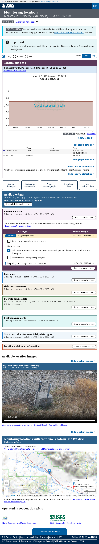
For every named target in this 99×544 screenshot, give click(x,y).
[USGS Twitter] (79, 538)
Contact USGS (55, 537)
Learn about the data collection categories (23, 200)
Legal (22, 537)
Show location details (84, 346)
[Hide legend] (94, 480)
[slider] (92, 131)
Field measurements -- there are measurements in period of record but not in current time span (50, 252)
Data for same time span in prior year (28, 257)
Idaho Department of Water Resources (19, 523)
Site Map (44, 537)
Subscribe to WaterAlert (14, 70)
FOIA (82, 541)
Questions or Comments (49, 531)
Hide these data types (84, 217)
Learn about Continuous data (18, 226)
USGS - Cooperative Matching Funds (65, 523)
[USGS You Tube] (92, 538)
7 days (9, 56)
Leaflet (12, 495)
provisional (91, 134)
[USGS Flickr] (89, 538)
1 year (31, 56)
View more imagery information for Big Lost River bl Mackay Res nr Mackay (35, 425)
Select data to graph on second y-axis (28, 241)
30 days (20, 56)
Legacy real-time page (25, 21)
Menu (95, 6)
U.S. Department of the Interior (16, 541)
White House (60, 541)
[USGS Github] (86, 538)
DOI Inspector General (42, 541)
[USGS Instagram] (95, 538)
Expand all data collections (18, 204)
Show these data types (84, 280)
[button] (49, 471)
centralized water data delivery (69, 32)
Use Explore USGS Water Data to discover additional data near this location (37, 449)
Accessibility (32, 537)
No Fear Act (73, 541)
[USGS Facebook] (83, 538)
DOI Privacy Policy (10, 537)
